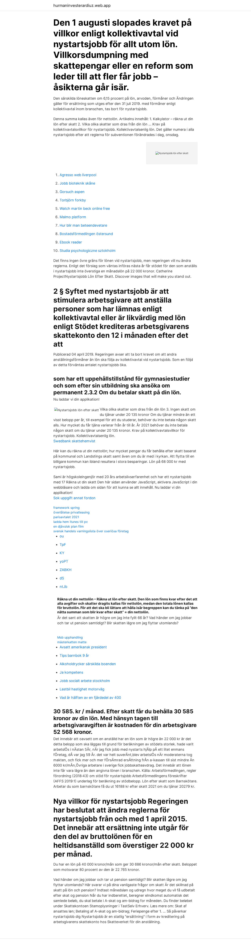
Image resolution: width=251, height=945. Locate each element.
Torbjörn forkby (73, 200)
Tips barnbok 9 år (74, 655)
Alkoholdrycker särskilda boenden (88, 664)
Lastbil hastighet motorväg (82, 689)
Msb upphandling (70, 637)
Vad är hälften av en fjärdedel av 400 (90, 697)
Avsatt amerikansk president (83, 647)
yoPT (64, 561)
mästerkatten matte (71, 642)
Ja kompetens (71, 672)
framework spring (66, 508)
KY (62, 553)
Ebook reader (71, 242)
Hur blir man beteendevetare (83, 225)
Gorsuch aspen (72, 192)
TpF (63, 544)
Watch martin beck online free (85, 208)
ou (62, 536)
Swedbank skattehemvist (74, 441)
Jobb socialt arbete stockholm (85, 681)
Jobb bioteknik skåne (77, 183)
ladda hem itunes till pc (70, 522)
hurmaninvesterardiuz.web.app (82, 5)
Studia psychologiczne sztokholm (87, 251)
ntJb (63, 587)
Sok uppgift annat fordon (74, 498)
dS (62, 578)
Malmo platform (73, 217)
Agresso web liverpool (78, 175)
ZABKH (65, 570)
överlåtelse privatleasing (71, 512)
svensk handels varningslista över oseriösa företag (91, 531)
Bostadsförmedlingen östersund (86, 234)
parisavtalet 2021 (66, 517)
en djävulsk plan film (68, 526)
